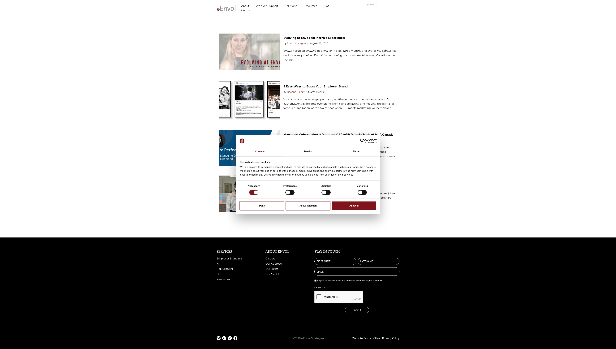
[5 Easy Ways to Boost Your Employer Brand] (249, 99)
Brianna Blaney (296, 91)
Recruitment (225, 268)
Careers (270, 258)
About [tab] (356, 151)
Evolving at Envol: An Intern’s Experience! (314, 37)
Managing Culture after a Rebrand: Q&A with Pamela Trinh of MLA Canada (338, 134)
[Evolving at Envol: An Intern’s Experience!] (249, 52)
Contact (246, 10)
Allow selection (308, 205)
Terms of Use (372, 338)
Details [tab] (308, 151)
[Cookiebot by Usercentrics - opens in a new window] (363, 140)
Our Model (272, 274)
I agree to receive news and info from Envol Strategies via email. (349, 280)
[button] (250, 6)
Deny (262, 205)
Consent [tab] (260, 151)
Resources (223, 279)
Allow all (354, 205)
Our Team (271, 268)
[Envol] (226, 8)
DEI (219, 274)
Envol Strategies (296, 43)
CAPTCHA (319, 287)
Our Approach (274, 263)
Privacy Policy (390, 338)
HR (219, 263)
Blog (326, 6)
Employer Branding (229, 258)
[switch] (290, 192)
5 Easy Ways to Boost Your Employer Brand (315, 86)
